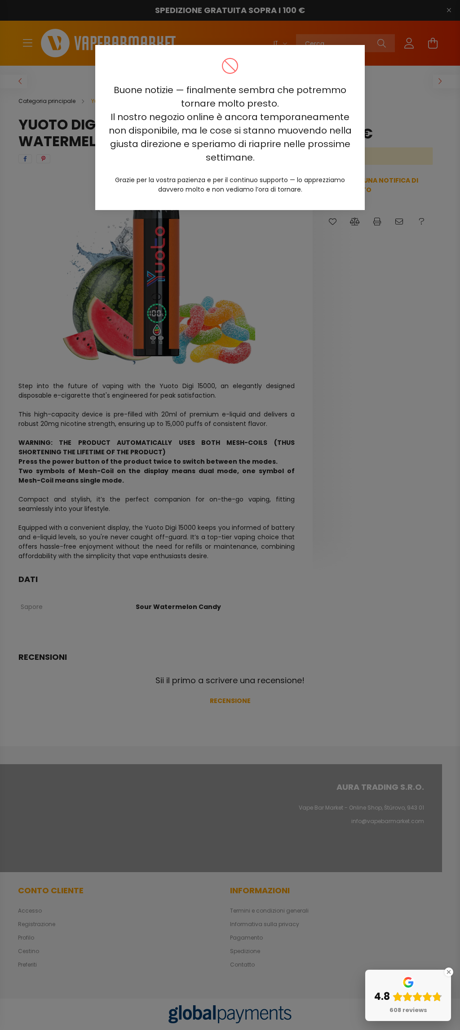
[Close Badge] (448, 971)
